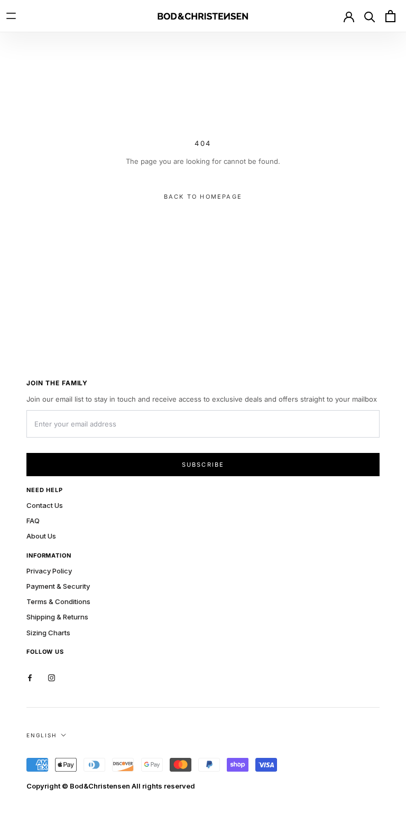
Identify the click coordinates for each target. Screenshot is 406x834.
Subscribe (203, 464)
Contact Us (44, 505)
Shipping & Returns (57, 617)
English (41, 735)
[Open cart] (390, 15)
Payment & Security (58, 586)
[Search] (369, 15)
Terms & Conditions (58, 601)
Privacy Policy (49, 571)
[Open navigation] (15, 15)
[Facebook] (29, 677)
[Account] (348, 15)
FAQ (33, 520)
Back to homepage (203, 196)
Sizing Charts (48, 632)
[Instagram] (51, 677)
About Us (41, 536)
